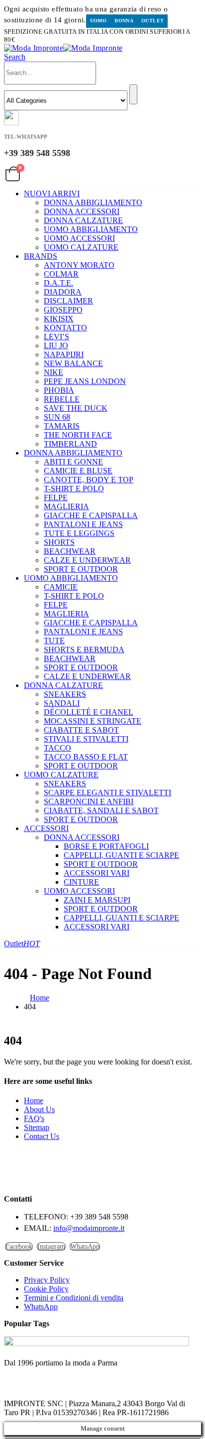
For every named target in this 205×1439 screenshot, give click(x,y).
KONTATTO (65, 327)
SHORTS (59, 542)
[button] (14, 57)
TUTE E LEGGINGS (79, 533)
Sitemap (36, 1127)
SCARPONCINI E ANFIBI (88, 801)
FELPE (56, 497)
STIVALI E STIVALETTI (86, 739)
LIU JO (56, 345)
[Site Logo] (63, 48)
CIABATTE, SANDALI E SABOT (101, 810)
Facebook (18, 1246)
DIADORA (63, 292)
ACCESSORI (46, 828)
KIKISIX (59, 318)
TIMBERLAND (70, 444)
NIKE (53, 372)
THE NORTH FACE (78, 435)
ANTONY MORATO (79, 265)
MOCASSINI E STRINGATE (92, 721)
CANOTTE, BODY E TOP (88, 479)
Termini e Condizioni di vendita (73, 1297)
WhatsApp (85, 1246)
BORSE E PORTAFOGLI (106, 846)
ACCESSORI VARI (96, 873)
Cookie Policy (46, 1289)
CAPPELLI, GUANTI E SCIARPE (121, 855)
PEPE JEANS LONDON (85, 381)
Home (33, 1100)
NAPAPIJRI (64, 354)
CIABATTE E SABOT (81, 730)
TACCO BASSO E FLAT (86, 757)
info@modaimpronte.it (88, 1228)
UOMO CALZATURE (81, 247)
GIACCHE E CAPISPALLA (91, 515)
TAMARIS (62, 426)
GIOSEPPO (63, 309)
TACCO (57, 748)
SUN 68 (57, 417)
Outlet (152, 20)
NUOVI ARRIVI (52, 193)
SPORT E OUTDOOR (81, 569)
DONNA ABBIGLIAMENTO (93, 202)
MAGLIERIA (66, 506)
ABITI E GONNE (73, 461)
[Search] (133, 94)
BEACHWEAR (70, 551)
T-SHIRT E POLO (74, 488)
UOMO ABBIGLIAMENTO (91, 229)
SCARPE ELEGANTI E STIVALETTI (107, 792)
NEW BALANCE (73, 363)
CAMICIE (61, 587)
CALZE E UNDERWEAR (87, 560)
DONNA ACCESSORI (81, 211)
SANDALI (62, 703)
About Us (39, 1109)
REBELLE (62, 399)
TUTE (54, 640)
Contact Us (41, 1136)
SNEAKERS (65, 694)
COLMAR (61, 274)
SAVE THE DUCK (75, 408)
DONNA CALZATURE (83, 220)
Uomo (98, 20)
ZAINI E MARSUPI (97, 900)
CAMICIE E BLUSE (78, 470)
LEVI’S (56, 336)
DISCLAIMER (68, 301)
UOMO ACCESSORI (79, 238)
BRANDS (40, 256)
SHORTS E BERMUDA (84, 649)
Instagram (51, 1246)
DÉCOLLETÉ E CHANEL (88, 712)
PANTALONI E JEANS (83, 524)
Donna (123, 20)
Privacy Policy (47, 1280)
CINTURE (81, 882)
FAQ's (34, 1118)
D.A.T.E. (58, 283)
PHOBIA (59, 390)
